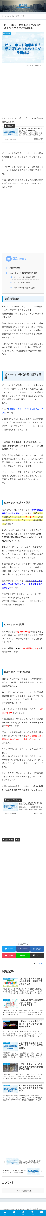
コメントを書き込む (23, 1191)
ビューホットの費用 (22, 282)
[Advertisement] (23, 91)
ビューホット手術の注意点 (24, 288)
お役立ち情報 (9, 840)
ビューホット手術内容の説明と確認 (23, 273)
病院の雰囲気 (15, 268)
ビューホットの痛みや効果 (24, 277)
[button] (37, 955)
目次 (15, 258)
